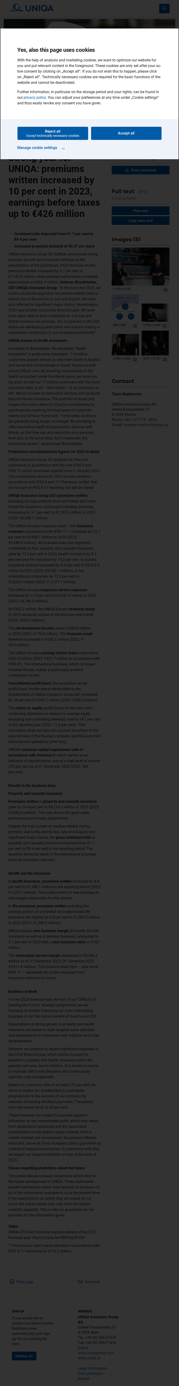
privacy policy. (35, 97)
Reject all (52, 133)
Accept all (126, 133)
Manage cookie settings (41, 147)
